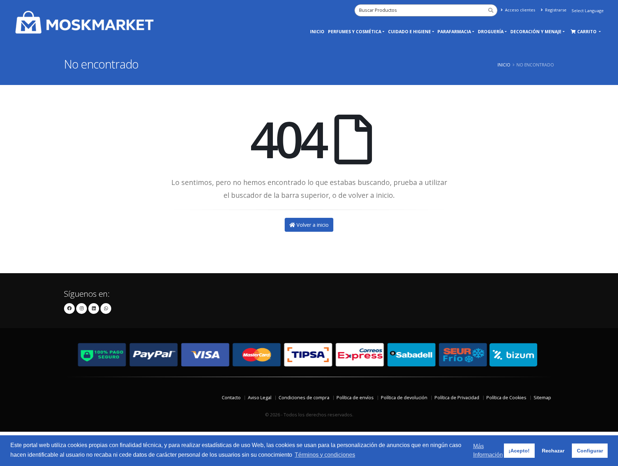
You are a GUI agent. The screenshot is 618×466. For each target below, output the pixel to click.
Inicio (317, 32)
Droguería (491, 32)
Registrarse (555, 9)
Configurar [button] (590, 451)
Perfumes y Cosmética (354, 32)
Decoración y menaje (535, 32)
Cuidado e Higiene (409, 32)
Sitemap (542, 398)
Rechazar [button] (553, 451)
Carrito (587, 32)
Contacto (231, 398)
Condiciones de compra (304, 398)
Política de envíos (355, 398)
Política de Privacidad (457, 398)
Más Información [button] (488, 450)
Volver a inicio (312, 224)
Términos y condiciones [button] (325, 455)
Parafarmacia (454, 32)
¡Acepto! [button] (519, 451)
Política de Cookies (506, 398)
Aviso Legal (259, 398)
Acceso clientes (519, 9)
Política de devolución (404, 398)
